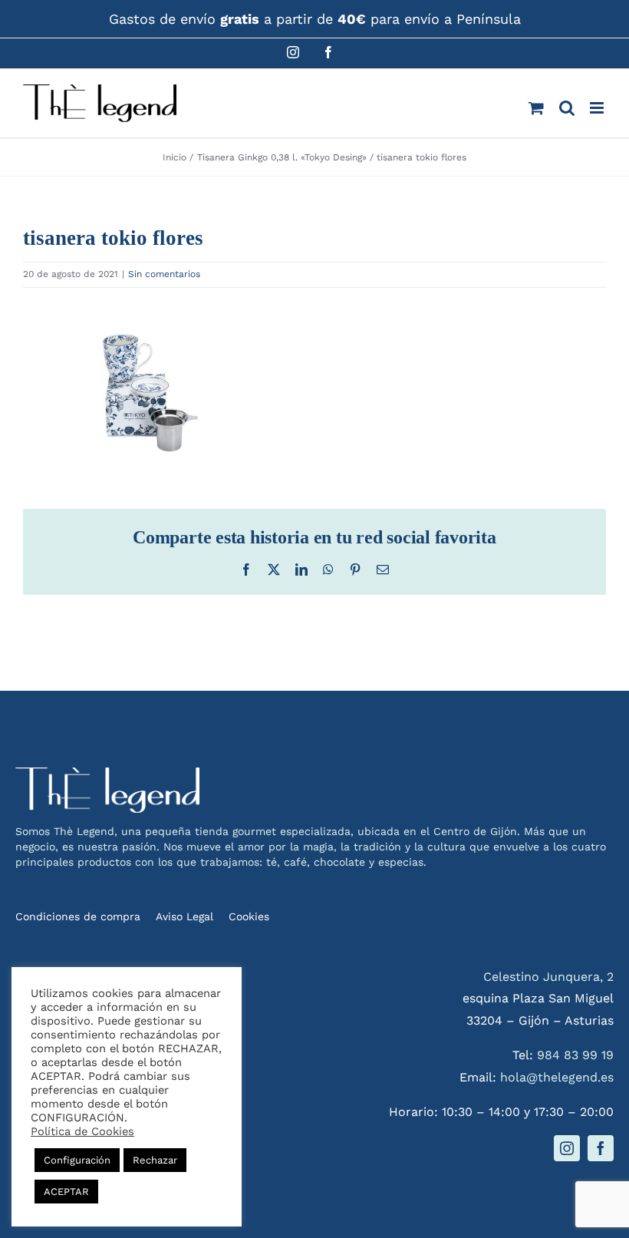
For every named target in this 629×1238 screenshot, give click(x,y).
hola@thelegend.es (557, 1077)
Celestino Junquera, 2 (548, 976)
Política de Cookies (82, 1131)
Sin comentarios (164, 274)
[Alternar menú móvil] (598, 108)
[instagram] (567, 1148)
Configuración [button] (77, 1160)
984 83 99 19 (575, 1055)
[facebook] (601, 1148)
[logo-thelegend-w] (107, 773)
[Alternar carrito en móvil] (536, 108)
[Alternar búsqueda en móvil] (567, 108)
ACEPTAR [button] (66, 1191)
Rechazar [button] (155, 1160)
